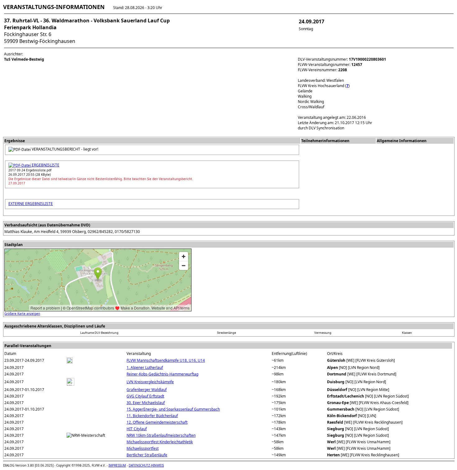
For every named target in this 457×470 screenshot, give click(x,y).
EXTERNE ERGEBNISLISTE (30, 203)
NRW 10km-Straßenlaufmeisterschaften (161, 435)
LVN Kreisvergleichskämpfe (150, 381)
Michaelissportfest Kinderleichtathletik (160, 441)
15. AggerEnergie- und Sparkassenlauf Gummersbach (173, 409)
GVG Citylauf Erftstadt (145, 396)
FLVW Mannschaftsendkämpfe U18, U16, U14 (166, 360)
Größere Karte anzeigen (22, 313)
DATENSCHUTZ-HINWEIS (146, 465)
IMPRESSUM (117, 465)
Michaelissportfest (143, 448)
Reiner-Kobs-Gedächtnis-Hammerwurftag (162, 374)
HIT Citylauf (137, 428)
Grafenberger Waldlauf (147, 389)
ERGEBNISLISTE (45, 165)
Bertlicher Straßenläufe (147, 455)
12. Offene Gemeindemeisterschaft (157, 422)
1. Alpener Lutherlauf (145, 367)
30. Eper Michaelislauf (146, 402)
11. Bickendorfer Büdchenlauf (152, 415)
